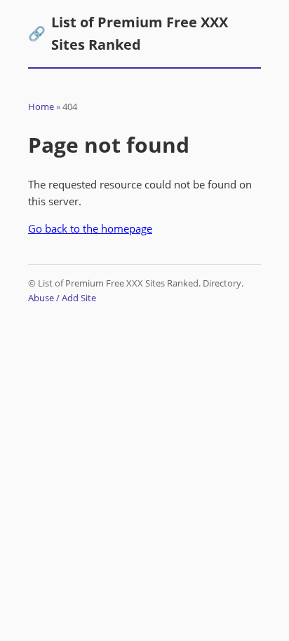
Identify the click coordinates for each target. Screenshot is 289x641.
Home (41, 106)
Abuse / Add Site (62, 297)
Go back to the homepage (90, 228)
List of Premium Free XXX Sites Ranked (128, 33)
